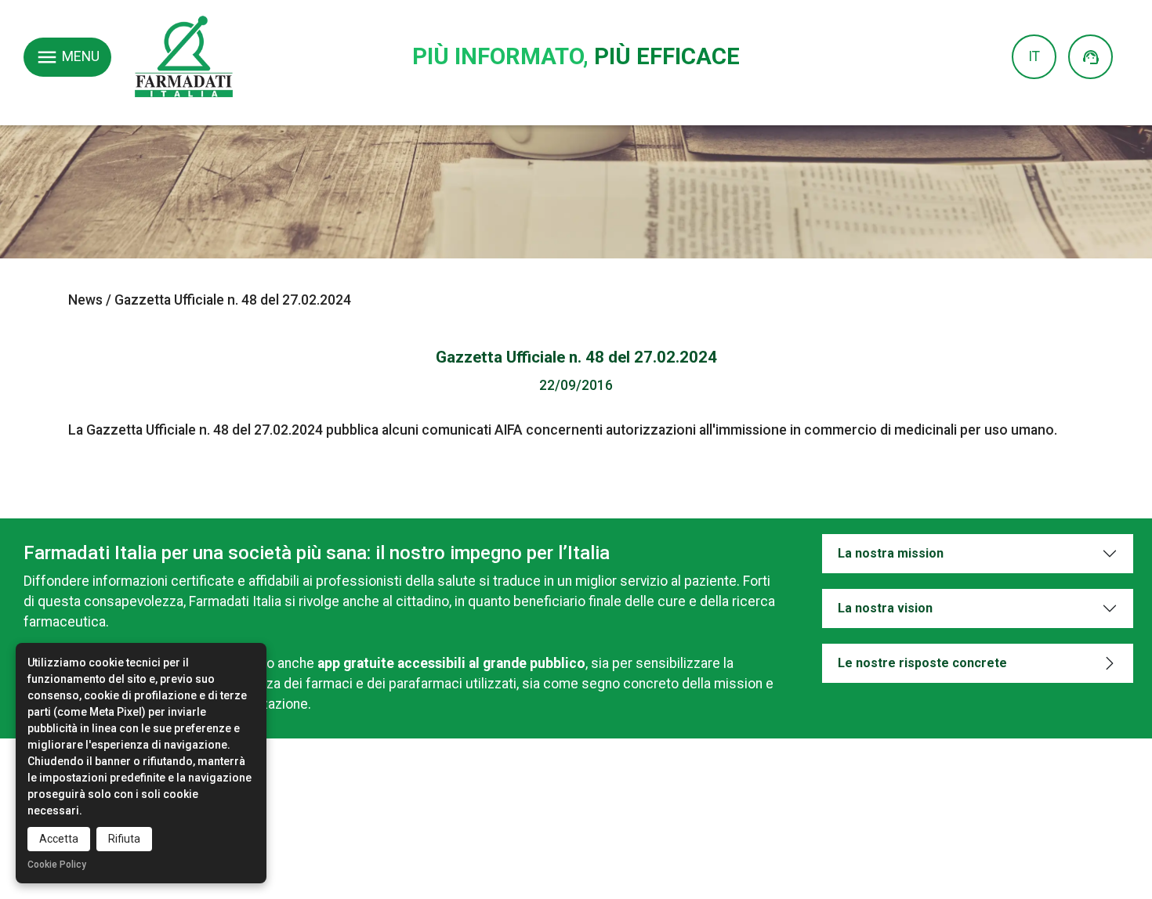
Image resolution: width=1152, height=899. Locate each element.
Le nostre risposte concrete (922, 662)
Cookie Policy (56, 864)
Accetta (58, 838)
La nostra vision (885, 608)
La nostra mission (891, 553)
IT (1034, 56)
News (85, 300)
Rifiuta (124, 838)
